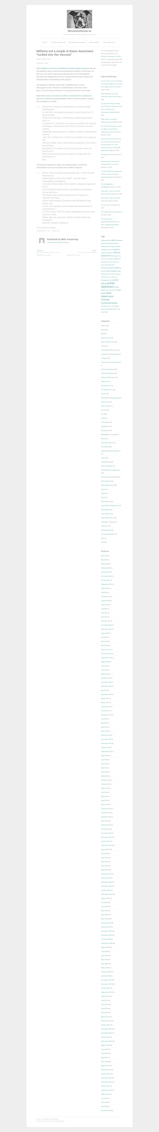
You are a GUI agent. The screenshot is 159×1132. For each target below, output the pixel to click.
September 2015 (106, 751)
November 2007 (106, 984)
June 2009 (104, 906)
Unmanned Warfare (107, 534)
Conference (109, 249)
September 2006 (106, 1041)
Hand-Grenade (106, 406)
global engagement (115, 259)
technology (104, 306)
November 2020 (106, 629)
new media (114, 268)
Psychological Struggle (109, 477)
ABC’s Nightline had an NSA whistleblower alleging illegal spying (61, 68)
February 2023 (106, 568)
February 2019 (105, 678)
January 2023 (105, 572)
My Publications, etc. (59, 42)
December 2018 (106, 682)
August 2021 (105, 604)
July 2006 (104, 1049)
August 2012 (105, 788)
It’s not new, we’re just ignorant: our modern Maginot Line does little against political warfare (111, 84)
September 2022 (106, 584)
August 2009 (105, 898)
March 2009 (105, 919)
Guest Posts (105, 402)
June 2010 (104, 857)
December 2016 (106, 715)
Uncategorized (106, 530)
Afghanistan (104, 240)
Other (103, 458)
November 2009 (106, 886)
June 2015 (104, 764)
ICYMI (103, 418)
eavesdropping (41, 231)
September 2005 (106, 1090)
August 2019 (105, 662)
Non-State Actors (107, 443)
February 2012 (105, 809)
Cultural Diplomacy (107, 373)
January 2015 (105, 784)
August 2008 (105, 947)
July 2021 (104, 609)
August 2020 (105, 633)
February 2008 (106, 972)
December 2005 (106, 1078)
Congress (116, 249)
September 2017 (106, 694)
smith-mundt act (111, 290)
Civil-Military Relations (109, 350)
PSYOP (111, 280)
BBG (113, 240)
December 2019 (106, 653)
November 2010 (106, 837)
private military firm (113, 277)
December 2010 (106, 833)
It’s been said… (106, 205)
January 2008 (105, 976)
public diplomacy (108, 284)
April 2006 (104, 1061)
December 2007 (106, 980)
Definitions (105, 381)
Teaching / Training (107, 522)
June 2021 (104, 613)
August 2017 (105, 698)
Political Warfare (106, 466)
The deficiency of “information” (111, 212)
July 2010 (104, 853)
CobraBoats (104, 249)
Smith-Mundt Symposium (110, 505)
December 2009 (106, 882)
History (103, 410)
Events (103, 394)
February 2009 (106, 923)
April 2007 (104, 1012)
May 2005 (104, 1106)
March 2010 (105, 870)
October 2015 (105, 747)
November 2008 (106, 935)
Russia (103, 497)
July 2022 (104, 592)
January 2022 (105, 600)
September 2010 (106, 845)
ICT (102, 414)
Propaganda (105, 280)
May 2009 (104, 911)
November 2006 (106, 1033)
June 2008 (104, 955)
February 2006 (106, 1070)
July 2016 (104, 719)
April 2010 (104, 866)
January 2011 (105, 829)
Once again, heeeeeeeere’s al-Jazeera (87, 251)
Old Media (118, 271)
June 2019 (104, 670)
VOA (106, 312)
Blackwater (119, 240)
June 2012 (104, 792)
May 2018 (104, 690)
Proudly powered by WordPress (47, 1119)
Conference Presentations (110, 354)
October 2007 (105, 988)
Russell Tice (55, 231)
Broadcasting (104, 243)
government (104, 262)
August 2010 (105, 849)
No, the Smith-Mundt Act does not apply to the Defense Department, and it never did (111, 129)
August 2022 (105, 588)
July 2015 (104, 760)
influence (103, 265)
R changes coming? (107, 154)
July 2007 (104, 1000)
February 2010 (105, 874)
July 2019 (104, 666)
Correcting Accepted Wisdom (111, 362)
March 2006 (105, 1065)
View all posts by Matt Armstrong (57, 242)
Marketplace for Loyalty (109, 434)
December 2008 (106, 931)
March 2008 (105, 968)
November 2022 (106, 576)
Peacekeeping (106, 462)
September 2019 (106, 658)
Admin (103, 325)
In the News (105, 422)
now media (111, 271)
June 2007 (104, 1004)
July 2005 (104, 1098)
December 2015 (106, 739)
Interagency (105, 430)
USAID (118, 309)
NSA (49, 231)
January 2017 (105, 711)
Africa (110, 240)
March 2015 (104, 776)
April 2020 (104, 641)
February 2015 (105, 780)
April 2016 (104, 727)
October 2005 (105, 1086)
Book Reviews (106, 338)
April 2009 (104, 915)
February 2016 (105, 735)
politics (107, 274)
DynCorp (106, 259)
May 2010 (104, 862)
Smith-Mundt (105, 501)
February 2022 (106, 596)
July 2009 (104, 902)
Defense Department (108, 377)
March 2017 (104, 702)
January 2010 (105, 878)
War (102, 542)
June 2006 (104, 1053)
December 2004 (106, 1110)
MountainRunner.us (79, 30)
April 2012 (104, 800)
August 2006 (105, 1045)
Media (103, 438)
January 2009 (105, 927)
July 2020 (104, 637)
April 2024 (104, 556)
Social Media (105, 510)
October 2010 (105, 841)
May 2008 (104, 959)
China (118, 246)
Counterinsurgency (107, 369)
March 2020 (105, 645)
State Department (107, 518)
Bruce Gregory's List (107, 342)
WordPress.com (59, 1121)
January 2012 (105, 813)
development (115, 256)
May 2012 (104, 796)
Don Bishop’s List (107, 390)
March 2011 (104, 821)
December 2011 (106, 817)
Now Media (105, 447)
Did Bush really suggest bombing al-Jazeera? (48, 251)
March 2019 (105, 674)
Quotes (103, 489)
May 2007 (104, 1008)
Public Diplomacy (50, 227)
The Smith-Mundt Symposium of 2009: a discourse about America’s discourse (111, 174)
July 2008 (104, 951)
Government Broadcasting (110, 398)
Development (105, 385)
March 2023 (105, 564)
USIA (102, 312)
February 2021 (105, 621)
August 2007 (105, 996)
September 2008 (106, 943)
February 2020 (106, 649)
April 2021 (104, 617)
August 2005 (105, 1094)
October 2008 (105, 939)
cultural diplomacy (107, 253)
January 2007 (105, 1025)
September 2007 (106, 992)
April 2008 (104, 964)
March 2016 (105, 731)
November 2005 (106, 1082)
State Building (106, 514)
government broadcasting (113, 262)
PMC (102, 274)
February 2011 (105, 825)
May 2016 (104, 723)
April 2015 (104, 772)
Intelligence (105, 426)
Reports (103, 493)
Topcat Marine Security (111, 309)
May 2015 (104, 768)
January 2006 (105, 1074)
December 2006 (106, 1029)
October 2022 (105, 580)
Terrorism (104, 526)
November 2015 (106, 743)
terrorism (109, 306)
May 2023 (104, 560)
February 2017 (105, 706)
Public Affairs (105, 481)
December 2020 (106, 625)
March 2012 (104, 804)
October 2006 (105, 1037)
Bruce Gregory (110, 246)
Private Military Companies (110, 470)
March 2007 (105, 1017)
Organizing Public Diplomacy (111, 451)
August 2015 (105, 755)
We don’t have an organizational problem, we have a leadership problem (110, 222)
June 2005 (104, 1102)
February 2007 (106, 1021)
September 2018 (106, 686)
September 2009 (106, 894)
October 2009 (105, 890)
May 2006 (104, 1057)
